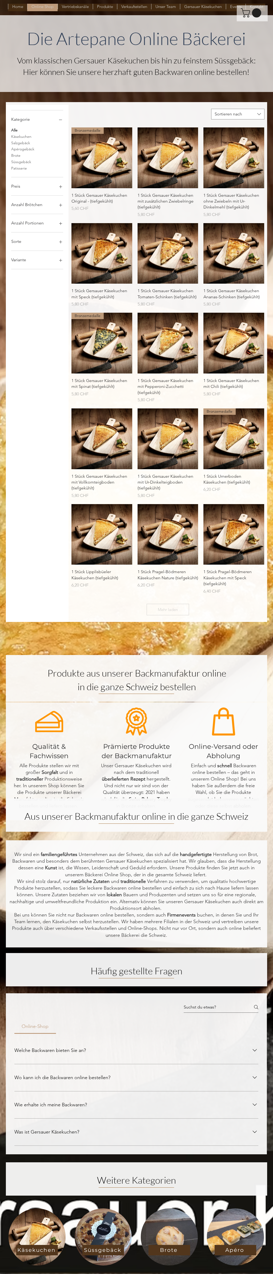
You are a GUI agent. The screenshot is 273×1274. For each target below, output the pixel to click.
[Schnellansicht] (168, 157)
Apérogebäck (22, 149)
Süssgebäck (21, 161)
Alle (14, 130)
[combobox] (237, 114)
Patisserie (19, 168)
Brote (16, 155)
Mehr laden (168, 609)
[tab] (35, 1026)
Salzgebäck (20, 142)
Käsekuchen (21, 136)
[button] (252, 13)
